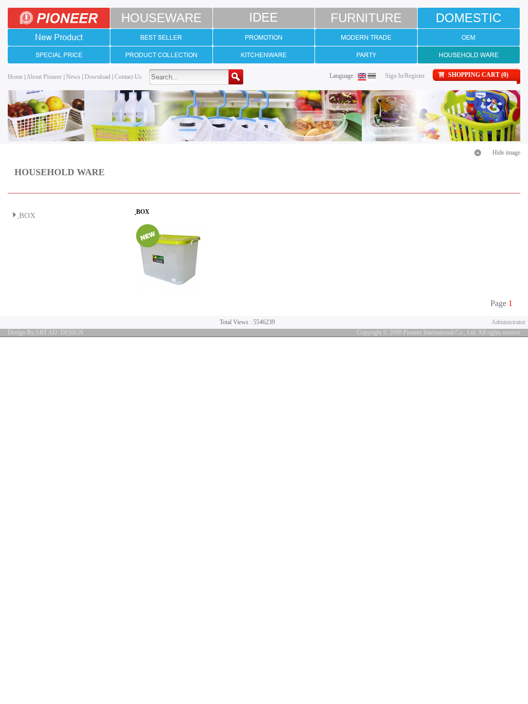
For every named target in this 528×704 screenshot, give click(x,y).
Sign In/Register (405, 75)
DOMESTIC (468, 18)
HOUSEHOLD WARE (469, 55)
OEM (468, 37)
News (73, 76)
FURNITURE (366, 18)
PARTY (366, 55)
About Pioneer (44, 76)
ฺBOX (27, 215)
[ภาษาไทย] (372, 75)
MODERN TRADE (366, 37)
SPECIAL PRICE (59, 55)
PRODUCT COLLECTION (161, 55)
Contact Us (128, 76)
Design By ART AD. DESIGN (46, 332)
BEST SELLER (161, 37)
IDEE (263, 18)
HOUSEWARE (161, 18)
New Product (58, 37)
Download (97, 76)
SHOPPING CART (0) (478, 74)
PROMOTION (264, 37)
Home (15, 76)
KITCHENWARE (264, 55)
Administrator (508, 322)
